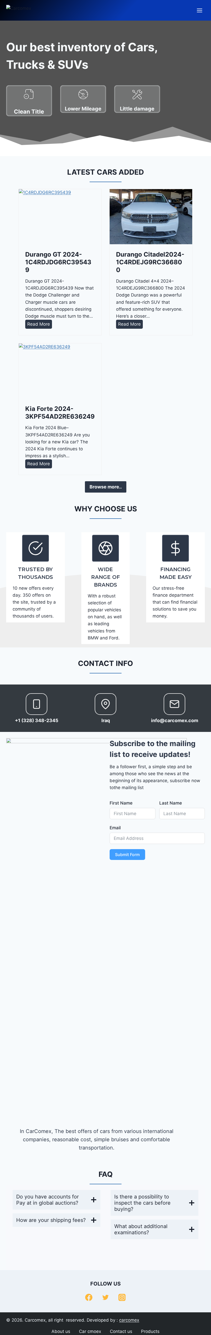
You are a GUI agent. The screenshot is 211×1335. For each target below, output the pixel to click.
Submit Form (127, 854)
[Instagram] (122, 1297)
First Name (121, 803)
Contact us (121, 1331)
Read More (39, 325)
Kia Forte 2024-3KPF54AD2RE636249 (60, 412)
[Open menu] (199, 10)
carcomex (129, 1320)
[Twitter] (105, 1297)
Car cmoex (90, 1331)
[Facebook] (89, 1297)
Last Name (170, 803)
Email (115, 827)
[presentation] (60, 216)
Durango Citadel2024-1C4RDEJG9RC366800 (150, 262)
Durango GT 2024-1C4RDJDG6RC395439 (58, 262)
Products (150, 1331)
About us (60, 1331)
